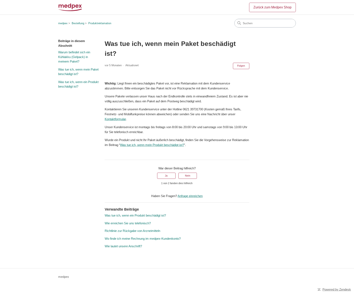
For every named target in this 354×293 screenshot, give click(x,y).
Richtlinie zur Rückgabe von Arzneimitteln (132, 231)
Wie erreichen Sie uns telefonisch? (128, 223)
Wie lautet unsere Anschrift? (123, 246)
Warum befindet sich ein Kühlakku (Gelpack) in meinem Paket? (74, 56)
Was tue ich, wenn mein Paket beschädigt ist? (78, 72)
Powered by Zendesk (336, 289)
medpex (63, 23)
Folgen (241, 65)
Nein (187, 175)
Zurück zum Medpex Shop (272, 7)
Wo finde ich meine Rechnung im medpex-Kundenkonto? (143, 238)
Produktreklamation (99, 23)
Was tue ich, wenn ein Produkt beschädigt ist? (78, 84)
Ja (166, 175)
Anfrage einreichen (190, 196)
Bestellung (78, 23)
